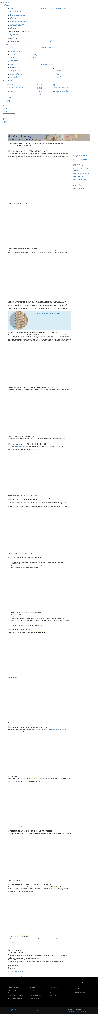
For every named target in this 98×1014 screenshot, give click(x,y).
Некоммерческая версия (17, 24)
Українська (8, 107)
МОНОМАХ (8, 44)
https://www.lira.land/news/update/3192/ (17, 971)
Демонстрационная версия (16, 25)
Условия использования (56, 1009)
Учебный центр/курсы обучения (61, 87)
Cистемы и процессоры (15, 11)
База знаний (10, 84)
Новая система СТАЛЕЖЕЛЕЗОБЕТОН (78, 164)
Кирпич (34, 57)
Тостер (57, 71)
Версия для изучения (15, 37)
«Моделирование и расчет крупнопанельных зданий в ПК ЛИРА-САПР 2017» (54, 312)
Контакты (8, 103)
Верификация (13, 18)
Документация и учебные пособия (18, 27)
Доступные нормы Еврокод (16, 12)
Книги (55, 84)
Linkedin (40, 94)
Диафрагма (58, 70)
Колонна (12, 57)
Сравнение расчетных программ (17, 15)
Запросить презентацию (60, 8)
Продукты (5, 4)
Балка (11, 55)
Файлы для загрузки (15, 35)
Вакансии (8, 101)
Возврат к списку (12, 942)
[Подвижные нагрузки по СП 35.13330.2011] (39, 914)
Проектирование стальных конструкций (79, 180)
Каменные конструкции (15, 73)
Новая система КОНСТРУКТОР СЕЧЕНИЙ (80, 169)
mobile (8, 79)
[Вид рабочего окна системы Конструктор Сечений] (39, 531)
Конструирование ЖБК (15, 41)
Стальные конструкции (15, 70)
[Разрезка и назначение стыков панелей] (39, 276)
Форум (40, 84)
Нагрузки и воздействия (15, 77)
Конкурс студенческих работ (61, 91)
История (5, 118)
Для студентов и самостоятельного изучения (20, 22)
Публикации (57, 85)
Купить (52, 8)
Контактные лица (11, 93)
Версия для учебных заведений (61, 90)
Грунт (34, 58)
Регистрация (9, 112)
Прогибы (58, 74)
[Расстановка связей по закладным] (39, 226)
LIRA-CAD (8, 30)
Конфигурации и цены (45, 8)
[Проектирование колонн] (39, 700)
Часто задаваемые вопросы (13, 85)
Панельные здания (14, 43)
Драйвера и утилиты (11, 88)
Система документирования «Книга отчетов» (80, 184)
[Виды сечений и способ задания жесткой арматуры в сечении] (39, 472)
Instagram (41, 91)
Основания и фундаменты (16, 76)
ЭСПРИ (7, 61)
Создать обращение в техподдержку (15, 90)
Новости (8, 100)
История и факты (10, 98)
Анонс (74, 152)
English (7, 108)
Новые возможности (14, 9)
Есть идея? (41, 85)
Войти (7, 111)
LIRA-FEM (8, 5)
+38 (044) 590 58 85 (81, 1011)
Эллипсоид (58, 76)
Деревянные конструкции (16, 74)
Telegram (41, 87)
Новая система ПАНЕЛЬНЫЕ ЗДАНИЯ (80, 155)
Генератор (50, 41)
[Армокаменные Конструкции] (39, 365)
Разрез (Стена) (36, 55)
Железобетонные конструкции (17, 71)
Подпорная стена (14, 60)
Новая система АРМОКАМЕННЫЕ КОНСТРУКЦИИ (81, 160)
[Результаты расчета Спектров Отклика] (41, 589)
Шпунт (57, 77)
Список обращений (11, 91)
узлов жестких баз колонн (53, 729)
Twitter (40, 93)
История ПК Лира (54, 987)
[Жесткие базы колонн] (39, 754)
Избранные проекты (14, 17)
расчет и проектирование (21, 446)
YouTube (41, 88)
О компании (8, 97)
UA (78, 995)
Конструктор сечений (53, 40)
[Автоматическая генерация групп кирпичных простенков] (39, 414)
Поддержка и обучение (8, 80)
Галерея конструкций (15, 51)
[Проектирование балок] (39, 655)
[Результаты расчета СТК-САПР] (39, 804)
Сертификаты (13, 28)
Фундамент (12, 58)
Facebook (41, 90)
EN (82, 995)
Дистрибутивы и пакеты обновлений (18, 21)
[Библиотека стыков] (39, 180)
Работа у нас (53, 995)
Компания (5, 95)
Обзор (11, 8)
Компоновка (12, 54)
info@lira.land (71, 1011)
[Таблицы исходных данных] (39, 857)
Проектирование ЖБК (78, 176)
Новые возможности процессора (81, 173)
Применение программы (15, 14)
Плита (34, 54)
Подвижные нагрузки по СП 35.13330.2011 (79, 189)
